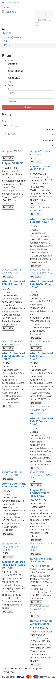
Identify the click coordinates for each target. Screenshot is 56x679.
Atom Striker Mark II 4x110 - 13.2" (42, 221)
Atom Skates (15, 71)
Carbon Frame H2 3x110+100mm (41, 622)
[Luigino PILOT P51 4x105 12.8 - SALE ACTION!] (14, 547)
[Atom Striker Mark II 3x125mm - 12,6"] (14, 271)
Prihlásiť (6, 7)
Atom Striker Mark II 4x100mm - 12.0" (42, 356)
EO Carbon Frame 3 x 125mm (41, 560)
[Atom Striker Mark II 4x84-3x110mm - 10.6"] (14, 343)
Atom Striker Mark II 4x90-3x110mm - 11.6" (42, 284)
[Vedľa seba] (16, 126)
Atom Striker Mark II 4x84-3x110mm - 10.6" (14, 356)
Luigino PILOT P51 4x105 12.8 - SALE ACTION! (13, 564)
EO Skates (14, 78)
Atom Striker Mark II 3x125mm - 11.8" (14, 485)
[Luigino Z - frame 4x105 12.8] (42, 153)
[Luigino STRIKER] (14, 151)
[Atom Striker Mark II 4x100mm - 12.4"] (42, 408)
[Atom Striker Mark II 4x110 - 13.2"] (42, 209)
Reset (28, 107)
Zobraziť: (48, 140)
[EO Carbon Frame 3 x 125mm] (42, 545)
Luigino (12, 63)
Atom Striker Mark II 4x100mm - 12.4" (42, 421)
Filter (4, 121)
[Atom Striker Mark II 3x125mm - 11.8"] (14, 473)
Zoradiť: (49, 129)
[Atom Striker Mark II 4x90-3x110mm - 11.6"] (42, 271)
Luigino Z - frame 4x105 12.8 (41, 168)
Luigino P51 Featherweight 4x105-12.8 (39, 493)
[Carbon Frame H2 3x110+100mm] (42, 607)
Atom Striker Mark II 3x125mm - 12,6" (14, 283)
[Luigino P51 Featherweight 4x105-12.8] (42, 475)
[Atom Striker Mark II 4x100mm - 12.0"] (42, 343)
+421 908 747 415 (11, 2)
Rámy (7, 45)
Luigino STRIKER (12, 163)
